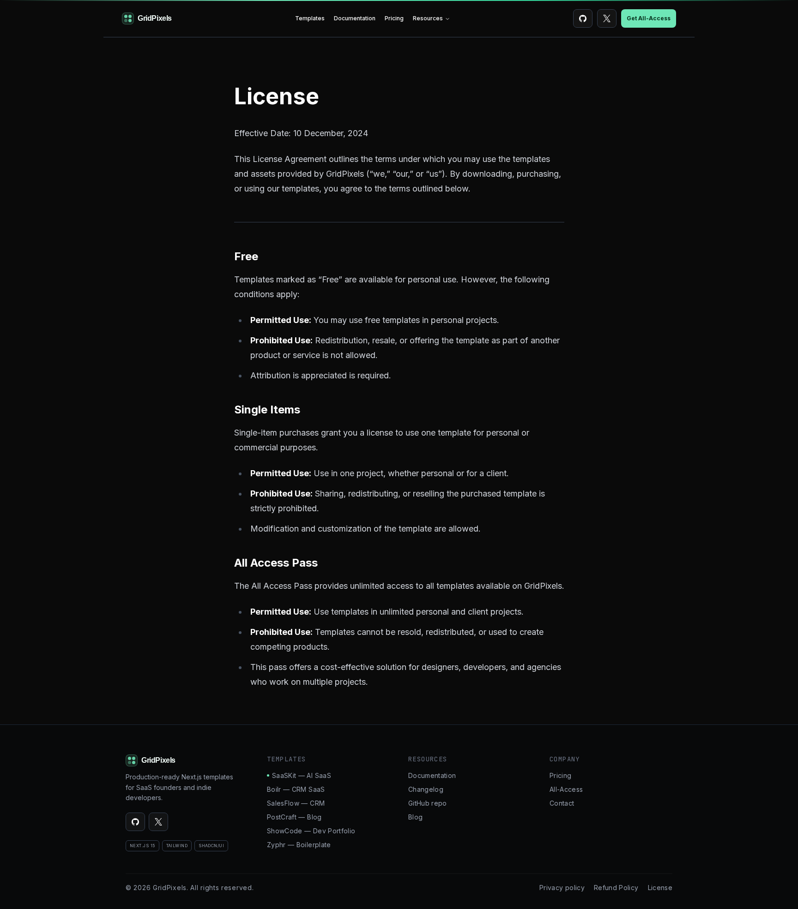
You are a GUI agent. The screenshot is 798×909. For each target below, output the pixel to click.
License (660, 887)
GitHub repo (427, 803)
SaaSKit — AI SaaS (301, 775)
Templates (310, 18)
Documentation (354, 18)
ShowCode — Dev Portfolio (311, 831)
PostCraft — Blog (294, 817)
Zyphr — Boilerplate (299, 845)
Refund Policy (616, 887)
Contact (562, 803)
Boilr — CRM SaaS (296, 789)
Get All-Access (649, 18)
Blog (415, 817)
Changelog (425, 789)
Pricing (394, 18)
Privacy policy (562, 887)
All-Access (566, 789)
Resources (428, 18)
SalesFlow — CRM (296, 803)
